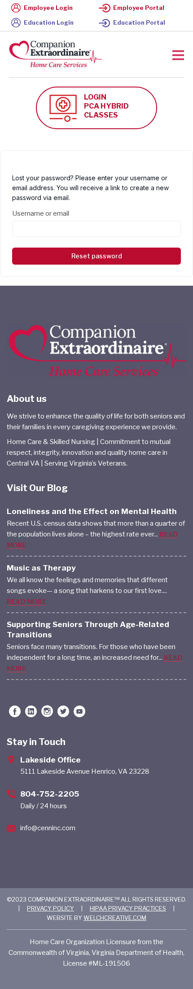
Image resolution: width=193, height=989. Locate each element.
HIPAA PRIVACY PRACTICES (128, 908)
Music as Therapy (41, 567)
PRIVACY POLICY (50, 908)
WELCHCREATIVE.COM (114, 917)
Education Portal (139, 22)
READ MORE (26, 601)
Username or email (40, 213)
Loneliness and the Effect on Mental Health (92, 511)
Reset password (96, 256)
